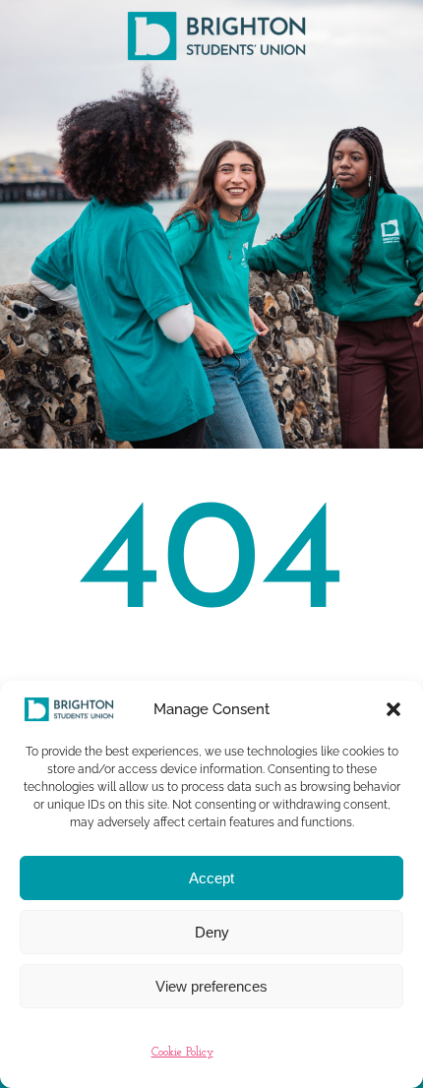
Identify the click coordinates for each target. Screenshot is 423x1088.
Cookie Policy (182, 1052)
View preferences (211, 986)
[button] (393, 709)
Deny (212, 932)
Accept (211, 878)
